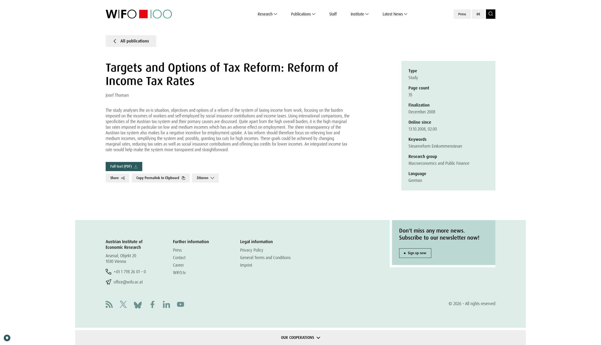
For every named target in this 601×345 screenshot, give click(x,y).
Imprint (246, 265)
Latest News (393, 14)
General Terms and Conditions (265, 257)
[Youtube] (180, 305)
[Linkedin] (166, 305)
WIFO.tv (179, 272)
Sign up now (417, 253)
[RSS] (109, 305)
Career (178, 265)
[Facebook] (152, 305)
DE (478, 14)
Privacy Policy (251, 250)
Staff (333, 14)
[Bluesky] (138, 304)
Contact (179, 257)
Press (462, 14)
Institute (357, 14)
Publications (301, 14)
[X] (123, 305)
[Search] (490, 14)
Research (265, 14)
